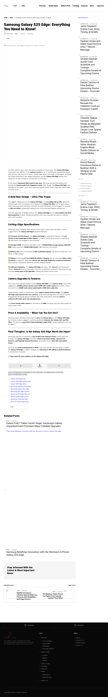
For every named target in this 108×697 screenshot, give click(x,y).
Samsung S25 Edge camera (20, 391)
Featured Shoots (48, 648)
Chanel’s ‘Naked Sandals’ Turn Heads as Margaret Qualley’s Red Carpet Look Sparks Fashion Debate (90, 125)
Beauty (44, 658)
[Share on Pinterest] (16, 38)
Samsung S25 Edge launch (20, 396)
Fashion (45, 655)
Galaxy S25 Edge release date (21, 381)
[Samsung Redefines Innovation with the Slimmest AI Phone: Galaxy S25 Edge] (39, 489)
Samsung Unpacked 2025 (19, 399)
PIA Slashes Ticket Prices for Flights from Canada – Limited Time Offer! (53, 596)
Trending (44, 666)
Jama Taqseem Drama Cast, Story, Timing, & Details (90, 29)
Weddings (45, 646)
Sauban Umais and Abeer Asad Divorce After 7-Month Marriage (90, 45)
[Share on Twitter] (14, 38)
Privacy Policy (80, 643)
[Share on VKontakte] (19, 38)
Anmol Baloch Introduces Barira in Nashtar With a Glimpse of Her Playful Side (90, 168)
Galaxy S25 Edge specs (18, 384)
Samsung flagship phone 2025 (21, 386)
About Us (44, 680)
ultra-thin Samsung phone (20, 401)
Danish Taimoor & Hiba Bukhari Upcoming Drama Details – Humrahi (89, 87)
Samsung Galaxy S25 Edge (20, 389)
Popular (80, 17)
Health (44, 660)
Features (44, 669)
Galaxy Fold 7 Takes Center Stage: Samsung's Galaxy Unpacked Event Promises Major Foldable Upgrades (34, 425)
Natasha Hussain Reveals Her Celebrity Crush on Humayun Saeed (90, 105)
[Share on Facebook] (11, 38)
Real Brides (46, 643)
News (11, 18)
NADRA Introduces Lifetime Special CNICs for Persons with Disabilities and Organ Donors (27, 596)
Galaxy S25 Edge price (18, 379)
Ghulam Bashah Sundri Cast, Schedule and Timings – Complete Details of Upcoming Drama (90, 66)
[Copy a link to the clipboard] (22, 38)
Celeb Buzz (83, 139)
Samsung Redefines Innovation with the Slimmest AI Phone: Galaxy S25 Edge (37, 553)
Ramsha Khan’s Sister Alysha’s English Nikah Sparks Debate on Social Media (89, 147)
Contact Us (80, 640)
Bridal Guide (45, 652)
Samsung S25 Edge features (20, 394)
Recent (85, 17)
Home (78, 637)
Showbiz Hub (84, 24)
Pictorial (44, 637)
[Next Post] (68, 594)
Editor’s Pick (45, 663)
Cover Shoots (47, 641)
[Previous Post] (10, 594)
